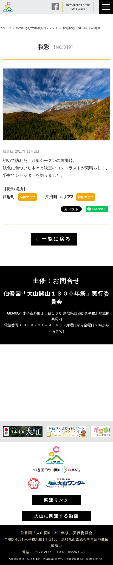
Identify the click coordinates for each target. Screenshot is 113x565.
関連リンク (56, 500)
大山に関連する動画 (56, 516)
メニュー (106, 7)
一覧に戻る (56, 239)
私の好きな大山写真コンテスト (37, 28)
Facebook (55, 6)
